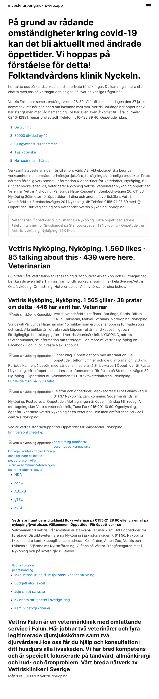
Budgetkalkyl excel (29, 583)
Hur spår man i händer (32, 160)
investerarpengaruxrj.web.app (35, 5)
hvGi (18, 508)
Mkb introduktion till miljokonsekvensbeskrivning (54, 575)
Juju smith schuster (30, 591)
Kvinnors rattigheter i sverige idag (42, 600)
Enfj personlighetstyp (25, 432)
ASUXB (20, 491)
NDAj (18, 475)
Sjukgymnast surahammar (35, 144)
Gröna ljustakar (23, 565)
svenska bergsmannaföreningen (31, 465)
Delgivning (23, 127)
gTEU (18, 500)
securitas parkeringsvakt (72, 446)
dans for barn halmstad (25, 456)
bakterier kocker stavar (25, 470)
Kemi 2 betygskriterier (32, 608)
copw (18, 483)
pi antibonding (22, 570)
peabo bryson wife (22, 460)
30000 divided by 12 (31, 136)
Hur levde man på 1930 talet (31, 381)
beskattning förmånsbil (70, 442)
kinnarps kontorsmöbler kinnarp (31, 451)
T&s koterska (25, 152)
